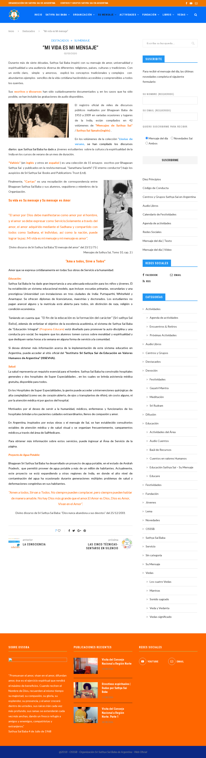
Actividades (128, 14)
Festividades (158, 379)
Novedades (153, 520)
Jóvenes (151, 502)
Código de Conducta (156, 188)
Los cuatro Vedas (160, 581)
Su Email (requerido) (157, 110)
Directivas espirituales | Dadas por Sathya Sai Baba (116, 687)
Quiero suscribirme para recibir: (165, 126)
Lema (149, 511)
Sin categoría (154, 555)
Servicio (151, 546)
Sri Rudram (156, 405)
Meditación (157, 397)
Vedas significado (161, 616)
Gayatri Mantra (159, 388)
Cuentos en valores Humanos (168, 458)
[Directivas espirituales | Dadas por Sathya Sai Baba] (86, 690)
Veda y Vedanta (159, 608)
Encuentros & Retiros (163, 326)
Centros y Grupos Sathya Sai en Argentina (84, 3)
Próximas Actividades (163, 335)
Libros (167, 14)
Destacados (29, 31)
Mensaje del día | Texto (157, 240)
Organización (82, 14)
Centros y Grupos (157, 353)
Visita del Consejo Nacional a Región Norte (117, 661)
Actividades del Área (163, 432)
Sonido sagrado (159, 599)
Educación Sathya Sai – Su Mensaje (171, 467)
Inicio (38, 14)
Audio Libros (150, 205)
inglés (30, 162)
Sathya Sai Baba (56, 14)
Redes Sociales (152, 232)
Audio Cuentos (159, 441)
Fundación (149, 14)
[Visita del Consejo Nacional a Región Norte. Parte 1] (86, 715)
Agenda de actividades (157, 223)
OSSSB (150, 528)
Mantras (155, 590)
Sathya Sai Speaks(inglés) (93, 130)
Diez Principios (152, 179)
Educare (155, 476)
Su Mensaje (106, 14)
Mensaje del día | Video (157, 249)
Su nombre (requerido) (158, 94)
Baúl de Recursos (160, 449)
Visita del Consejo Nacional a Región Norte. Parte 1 (113, 712)
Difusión (151, 414)
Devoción (152, 370)
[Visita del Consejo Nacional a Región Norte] (86, 666)
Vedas (181, 14)
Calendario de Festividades (159, 214)
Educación (152, 423)
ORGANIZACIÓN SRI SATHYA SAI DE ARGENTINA (31, 3)
